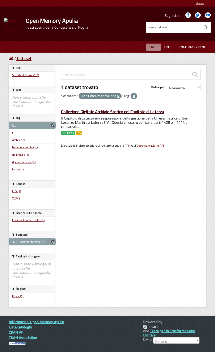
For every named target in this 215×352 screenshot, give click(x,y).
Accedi (200, 3)
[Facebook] (188, 15)
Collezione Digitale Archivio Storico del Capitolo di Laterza (112, 111)
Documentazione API (150, 145)
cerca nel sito (158, 27)
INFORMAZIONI (192, 47)
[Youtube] (208, 15)
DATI (153, 47)
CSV (79, 133)
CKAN (150, 326)
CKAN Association (23, 337)
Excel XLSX (68, 133)
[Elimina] (118, 96)
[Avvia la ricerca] (205, 27)
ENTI (168, 47)
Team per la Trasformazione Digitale (169, 333)
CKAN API (17, 332)
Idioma (147, 339)
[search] (195, 74)
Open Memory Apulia (57, 23)
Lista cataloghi (20, 327)
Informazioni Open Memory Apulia (36, 322)
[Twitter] (198, 15)
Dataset (24, 58)
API (127, 145)
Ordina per (158, 87)
